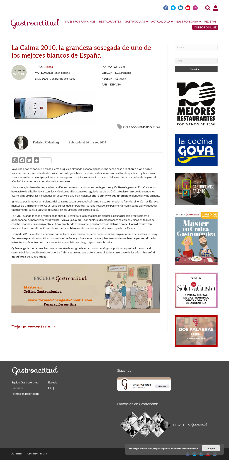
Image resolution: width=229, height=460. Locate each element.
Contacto (17, 388)
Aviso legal (16, 453)
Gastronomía (187, 21)
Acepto (211, 448)
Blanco (48, 66)
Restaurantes (110, 21)
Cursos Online (205, 27)
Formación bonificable (25, 393)
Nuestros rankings (80, 21)
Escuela (52, 382)
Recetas (210, 21)
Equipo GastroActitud (24, 382)
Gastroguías (135, 21)
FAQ (51, 388)
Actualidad (160, 21)
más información (190, 448)
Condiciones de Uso (37, 453)
